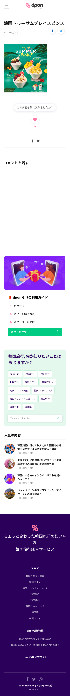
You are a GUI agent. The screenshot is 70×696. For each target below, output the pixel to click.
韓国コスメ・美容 (19, 390)
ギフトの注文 (19, 332)
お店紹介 (30, 373)
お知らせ (44, 373)
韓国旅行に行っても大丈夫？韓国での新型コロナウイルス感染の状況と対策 (39, 447)
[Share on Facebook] (52, 30)
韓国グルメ (47, 382)
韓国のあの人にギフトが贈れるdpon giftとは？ (35, 644)
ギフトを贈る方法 (24, 314)
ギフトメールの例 (24, 322)
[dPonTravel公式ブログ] (35, 6)
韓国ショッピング (43, 390)
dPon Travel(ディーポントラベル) (35, 685)
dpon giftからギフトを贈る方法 (35, 638)
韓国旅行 (45, 398)
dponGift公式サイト (35, 657)
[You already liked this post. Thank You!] (35, 119)
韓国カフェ (30, 382)
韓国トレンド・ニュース (22, 398)
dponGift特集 (35, 630)
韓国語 (28, 407)
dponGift (15, 373)
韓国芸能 (14, 407)
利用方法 (19, 306)
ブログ (35, 568)
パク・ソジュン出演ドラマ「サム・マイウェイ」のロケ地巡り (39, 492)
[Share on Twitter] (61, 30)
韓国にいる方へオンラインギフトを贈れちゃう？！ (39, 477)
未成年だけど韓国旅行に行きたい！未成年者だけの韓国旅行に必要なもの (39, 462)
